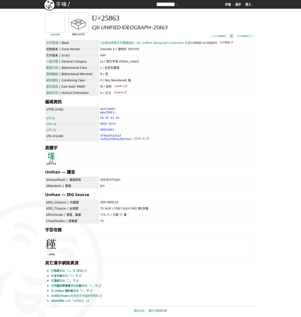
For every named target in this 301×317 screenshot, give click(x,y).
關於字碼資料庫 (158, 310)
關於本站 (139, 310)
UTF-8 (50, 118)
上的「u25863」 (68, 300)
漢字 (238, 4)
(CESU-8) (139, 138)
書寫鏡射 (52, 74)
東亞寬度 (52, 86)
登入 (248, 4)
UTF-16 (51, 124)
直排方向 (52, 93)
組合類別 (52, 80)
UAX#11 (119, 86)
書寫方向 (52, 67)
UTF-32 (51, 130)
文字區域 (52, 43)
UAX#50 (118, 92)
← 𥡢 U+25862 (217, 36)
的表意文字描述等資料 (74, 295)
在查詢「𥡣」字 (64, 275)
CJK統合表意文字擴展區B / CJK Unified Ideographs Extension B (143, 43)
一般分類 (52, 61)
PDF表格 (225, 42)
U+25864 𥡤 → (246, 36)
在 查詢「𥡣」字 (70, 290)
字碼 (228, 4)
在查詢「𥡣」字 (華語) (67, 270)
